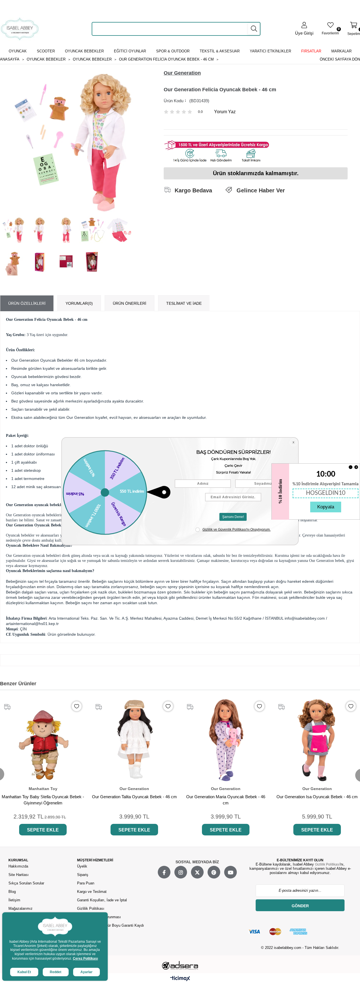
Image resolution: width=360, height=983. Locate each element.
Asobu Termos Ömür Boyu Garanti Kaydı (110, 925)
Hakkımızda (18, 866)
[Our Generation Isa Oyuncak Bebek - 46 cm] (317, 740)
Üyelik (82, 866)
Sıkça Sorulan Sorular (26, 883)
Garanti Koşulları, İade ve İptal (102, 900)
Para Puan (85, 883)
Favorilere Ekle (77, 706)
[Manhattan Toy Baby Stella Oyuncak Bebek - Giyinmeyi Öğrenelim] (43, 740)
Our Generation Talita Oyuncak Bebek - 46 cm (134, 796)
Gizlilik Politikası (90, 908)
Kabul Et (24, 972)
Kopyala (325, 507)
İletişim (14, 900)
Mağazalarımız (20, 908)
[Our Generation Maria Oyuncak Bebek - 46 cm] (226, 740)
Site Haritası (19, 875)
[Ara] (254, 28)
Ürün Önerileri (129, 303)
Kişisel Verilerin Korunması (99, 917)
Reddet (55, 972)
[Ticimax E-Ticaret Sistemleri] (180, 979)
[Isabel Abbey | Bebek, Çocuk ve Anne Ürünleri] (20, 29)
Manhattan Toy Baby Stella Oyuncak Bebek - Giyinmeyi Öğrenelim (43, 799)
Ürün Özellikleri (27, 303)
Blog (12, 891)
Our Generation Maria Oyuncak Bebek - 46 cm (225, 799)
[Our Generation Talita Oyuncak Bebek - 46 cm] (134, 740)
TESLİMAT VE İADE (184, 303)
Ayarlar (86, 972)
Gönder (300, 906)
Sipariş (82, 875)
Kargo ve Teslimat (92, 891)
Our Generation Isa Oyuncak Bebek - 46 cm (317, 796)
